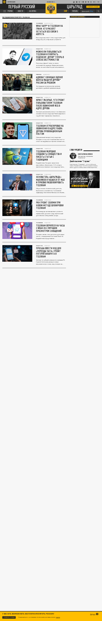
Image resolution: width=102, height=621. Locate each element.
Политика (39, 74)
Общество (39, 49)
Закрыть (92, 614)
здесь (58, 617)
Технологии (39, 23)
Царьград (74, 6)
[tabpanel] (85, 179)
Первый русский (21, 6)
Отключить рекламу (93, 6)
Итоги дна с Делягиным (77, 16)
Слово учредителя (76, 150)
